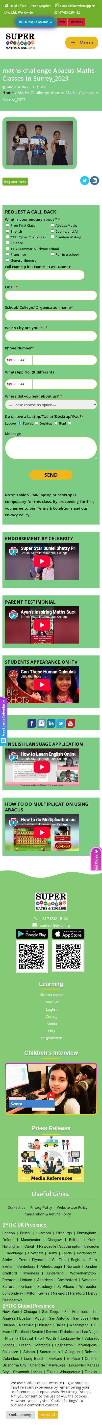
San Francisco (76, 1311)
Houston (44, 1325)
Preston (8, 1280)
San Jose (81, 1318)
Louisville (76, 1365)
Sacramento (50, 1352)
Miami (7, 1332)
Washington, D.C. (83, 1325)
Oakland (55, 1358)
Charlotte (37, 1365)
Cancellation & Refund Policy (48, 1214)
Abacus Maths (52, 994)
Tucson (91, 1372)
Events (61, 22)
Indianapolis (87, 1345)
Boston (25, 1318)
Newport (60, 1293)
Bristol (25, 1233)
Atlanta (29, 1352)
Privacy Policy (41, 1207)
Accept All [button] (48, 1414)
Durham (26, 1286)
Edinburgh (64, 1233)
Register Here (15, 181)
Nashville (26, 1325)
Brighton (78, 1260)
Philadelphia (69, 1332)
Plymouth (40, 1260)
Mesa (37, 1372)
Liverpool (43, 1233)
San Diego (50, 1311)
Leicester (92, 1246)
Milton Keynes (38, 1293)
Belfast (75, 1240)
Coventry (35, 1253)
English (52, 1009)
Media (52, 1023)
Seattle (37, 1332)
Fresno (25, 1345)
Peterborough (51, 1266)
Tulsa (51, 1372)
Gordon (40, 87)
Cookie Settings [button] (20, 1414)
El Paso (73, 1358)
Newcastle (47, 1246)
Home (8, 92)
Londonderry (12, 1293)
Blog (51, 1030)
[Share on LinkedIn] (94, 183)
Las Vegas (91, 1332)
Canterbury (26, 1266)
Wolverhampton (83, 1273)
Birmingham (86, 1233)
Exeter (7, 1266)
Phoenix (11, 1338)
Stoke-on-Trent (14, 1260)
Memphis (42, 1345)
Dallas (60, 1325)
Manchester (30, 1240)
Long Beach (34, 1358)
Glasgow (55, 1240)
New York (10, 1311)
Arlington (72, 1352)
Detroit (27, 1338)
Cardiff (30, 1246)
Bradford (9, 1273)
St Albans (65, 1286)
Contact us (16, 1207)
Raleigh (91, 1352)
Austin (40, 1318)
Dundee (91, 1266)
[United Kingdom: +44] (11, 360)
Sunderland (55, 1273)
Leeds (67, 1253)
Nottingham (12, 1246)
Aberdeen (45, 1280)
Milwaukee (57, 1365)
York (91, 1240)
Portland (22, 1332)
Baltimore (10, 1352)
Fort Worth (47, 1338)
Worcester (87, 1286)
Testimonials (76, 22)
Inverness (31, 1273)
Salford (8, 1286)
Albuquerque (70, 1372)
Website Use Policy (72, 1207)
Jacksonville (70, 1338)
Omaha (91, 1358)
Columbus (10, 1358)
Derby (52, 1253)
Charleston (64, 1345)
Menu (86, 42)
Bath (93, 1260)
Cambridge (14, 1253)
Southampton (70, 1246)
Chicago (30, 1311)
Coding (51, 1016)
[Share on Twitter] (84, 183)
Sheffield (59, 1260)
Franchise (52, 1001)
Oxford (8, 1240)
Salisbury (44, 1286)
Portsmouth (87, 1253)
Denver (51, 1332)
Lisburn (26, 1280)
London (8, 1233)
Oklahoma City (14, 1365)
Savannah (21, 1372)
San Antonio (59, 1318)
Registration (51, 1037)
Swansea (89, 1280)
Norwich (73, 1266)
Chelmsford (67, 1280)
